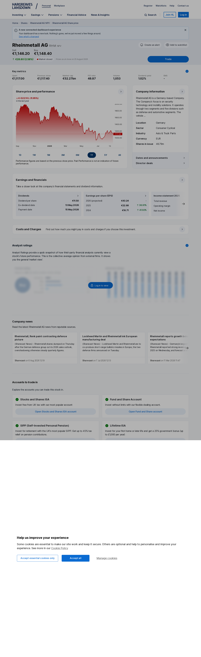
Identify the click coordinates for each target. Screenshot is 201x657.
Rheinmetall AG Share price (65, 23)
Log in (183, 14)
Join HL (170, 14)
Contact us (183, 5)
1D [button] (20, 155)
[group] (70, 155)
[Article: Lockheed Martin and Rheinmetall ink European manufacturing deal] (112, 348)
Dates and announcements (152, 157)
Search (152, 15)
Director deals (144, 163)
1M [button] (48, 155)
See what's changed (29, 36)
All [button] (119, 155)
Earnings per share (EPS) (99, 196)
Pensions (53, 15)
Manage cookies (107, 558)
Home (15, 23)
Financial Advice (76, 14)
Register (148, 5)
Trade (168, 59)
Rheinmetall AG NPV (40, 23)
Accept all (75, 558)
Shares (24, 23)
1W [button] (34, 155)
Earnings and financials (31, 179)
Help (172, 5)
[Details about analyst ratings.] (187, 245)
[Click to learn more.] (187, 71)
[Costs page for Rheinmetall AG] (101, 229)
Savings (35, 15)
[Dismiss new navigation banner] (185, 30)
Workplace (59, 5)
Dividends (23, 196)
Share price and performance (35, 91)
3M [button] (63, 155)
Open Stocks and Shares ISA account (55, 411)
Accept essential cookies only (37, 558)
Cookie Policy (59, 548)
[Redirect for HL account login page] (100, 285)
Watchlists (161, 5)
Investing (17, 15)
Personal (46, 5)
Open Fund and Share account (145, 411)
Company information (150, 91)
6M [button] (77, 155)
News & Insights (100, 14)
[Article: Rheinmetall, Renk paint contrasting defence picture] (44, 348)
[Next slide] (180, 204)
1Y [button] (91, 155)
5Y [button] (105, 155)
